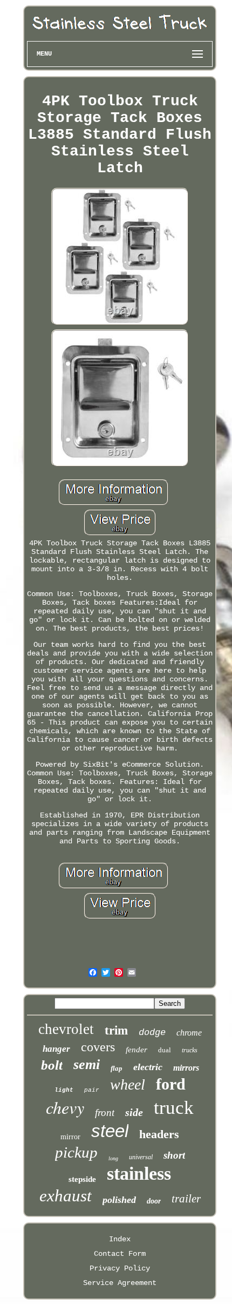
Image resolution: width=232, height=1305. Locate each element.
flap (116, 1068)
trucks (189, 1050)
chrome (189, 1032)
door (154, 1201)
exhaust (65, 1195)
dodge (152, 1032)
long (113, 1158)
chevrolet (66, 1029)
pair (91, 1090)
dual (164, 1050)
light (63, 1090)
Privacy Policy (120, 1268)
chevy (65, 1107)
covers (98, 1047)
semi (86, 1064)
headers (159, 1134)
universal (141, 1157)
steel (109, 1131)
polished (119, 1199)
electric (147, 1066)
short (174, 1155)
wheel (127, 1084)
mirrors (186, 1067)
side (134, 1112)
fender (136, 1049)
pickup (76, 1152)
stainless (139, 1174)
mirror (70, 1137)
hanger (56, 1049)
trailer (186, 1198)
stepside (82, 1179)
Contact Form (120, 1253)
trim (116, 1030)
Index (120, 1239)
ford (171, 1084)
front (104, 1112)
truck (174, 1107)
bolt (52, 1065)
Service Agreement (119, 1283)
